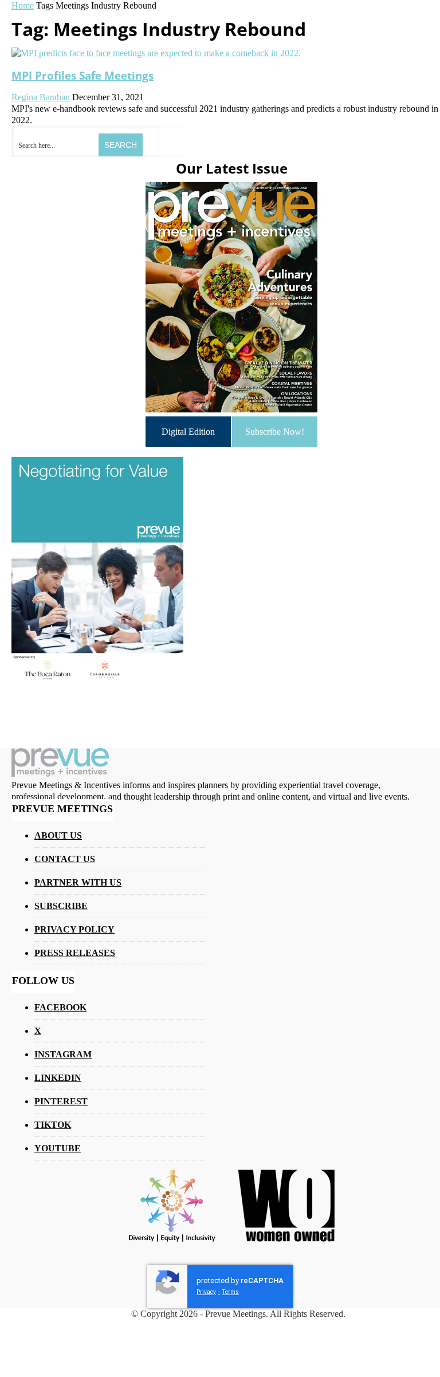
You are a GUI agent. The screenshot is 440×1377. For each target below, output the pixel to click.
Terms (230, 1292)
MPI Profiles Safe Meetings (82, 75)
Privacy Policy (74, 929)
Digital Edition (188, 431)
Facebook (60, 1007)
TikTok (52, 1125)
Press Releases (74, 953)
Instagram (63, 1054)
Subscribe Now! (274, 431)
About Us (58, 835)
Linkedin (57, 1078)
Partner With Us (77, 882)
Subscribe (61, 906)
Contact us (64, 859)
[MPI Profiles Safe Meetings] (156, 53)
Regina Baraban (40, 97)
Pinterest (61, 1101)
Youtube (57, 1148)
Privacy (206, 1292)
